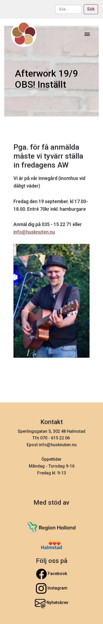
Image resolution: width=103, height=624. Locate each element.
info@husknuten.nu (34, 232)
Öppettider (51, 459)
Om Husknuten (52, 273)
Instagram (56, 588)
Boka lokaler (51, 292)
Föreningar (51, 253)
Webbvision (52, 312)
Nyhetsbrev (56, 602)
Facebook (57, 573)
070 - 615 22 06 (55, 437)
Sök (91, 9)
